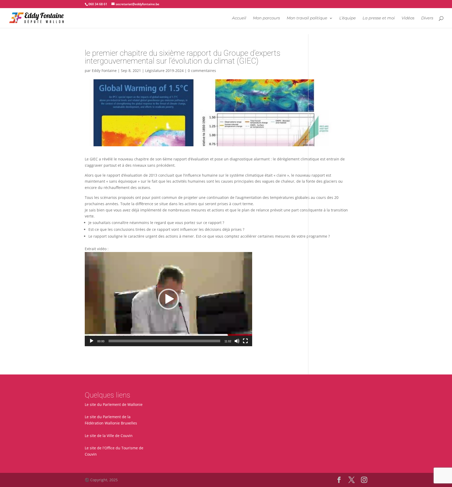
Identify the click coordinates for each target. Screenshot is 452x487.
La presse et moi (379, 18)
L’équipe (347, 18)
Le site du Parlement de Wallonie (114, 404)
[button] (168, 299)
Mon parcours (266, 18)
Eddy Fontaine (104, 70)
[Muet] (237, 341)
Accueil (239, 18)
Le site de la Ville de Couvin (109, 435)
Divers (427, 18)
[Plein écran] (245, 341)
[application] (168, 299)
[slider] (164, 341)
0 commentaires (202, 70)
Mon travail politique (307, 18)
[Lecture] (91, 341)
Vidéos (408, 18)
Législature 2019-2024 (164, 70)
